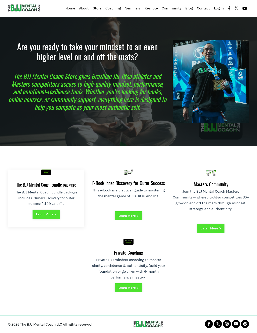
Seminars (133, 8)
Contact (203, 8)
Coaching (113, 8)
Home (70, 8)
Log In (219, 8)
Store (97, 8)
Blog (189, 8)
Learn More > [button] (46, 214)
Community (171, 8)
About (84, 8)
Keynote (151, 8)
